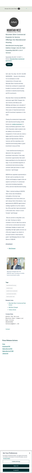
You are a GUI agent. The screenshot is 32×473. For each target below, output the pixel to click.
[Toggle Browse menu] (26, 8)
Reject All (16, 465)
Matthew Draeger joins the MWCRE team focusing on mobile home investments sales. (15, 273)
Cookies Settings (16, 461)
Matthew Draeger (13, 307)
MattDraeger (12, 248)
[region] (16, 462)
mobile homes (9, 288)
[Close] (29, 453)
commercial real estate (11, 293)
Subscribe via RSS (7, 349)
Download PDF (6, 346)
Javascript (5, 353)
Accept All (15, 470)
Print (3, 344)
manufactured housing (11, 285)
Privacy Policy (6, 458)
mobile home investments (11, 291)
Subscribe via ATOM (7, 351)
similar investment (17, 124)
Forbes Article (12, 310)
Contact (8, 329)
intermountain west (10, 296)
